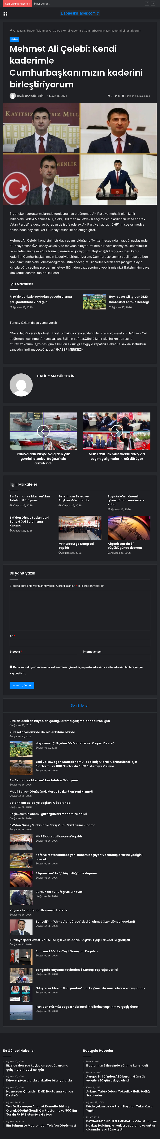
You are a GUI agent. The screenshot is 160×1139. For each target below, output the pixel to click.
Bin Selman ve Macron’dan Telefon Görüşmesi (30, 498)
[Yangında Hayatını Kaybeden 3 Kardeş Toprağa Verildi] (21, 975)
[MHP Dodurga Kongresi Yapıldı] (80, 528)
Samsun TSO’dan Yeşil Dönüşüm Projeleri (67, 951)
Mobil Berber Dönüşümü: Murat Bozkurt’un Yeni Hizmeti (51, 791)
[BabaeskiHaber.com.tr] (80, 13)
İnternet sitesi (92, 651)
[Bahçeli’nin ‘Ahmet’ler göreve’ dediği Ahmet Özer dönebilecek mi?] (21, 927)
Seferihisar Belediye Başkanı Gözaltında (74, 498)
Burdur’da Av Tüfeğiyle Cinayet (59, 892)
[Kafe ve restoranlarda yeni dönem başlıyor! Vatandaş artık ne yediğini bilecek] (21, 860)
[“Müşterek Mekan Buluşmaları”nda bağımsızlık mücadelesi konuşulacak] (21, 994)
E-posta (16, 651)
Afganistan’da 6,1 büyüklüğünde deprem (125, 546)
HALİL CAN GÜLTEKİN (30, 95)
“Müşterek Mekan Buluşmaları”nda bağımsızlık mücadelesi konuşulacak (90, 988)
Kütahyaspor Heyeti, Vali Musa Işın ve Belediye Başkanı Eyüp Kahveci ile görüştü (70, 940)
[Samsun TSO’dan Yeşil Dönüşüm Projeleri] (21, 957)
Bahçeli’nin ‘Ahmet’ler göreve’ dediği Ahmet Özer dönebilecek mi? (86, 921)
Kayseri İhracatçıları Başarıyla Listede (39, 910)
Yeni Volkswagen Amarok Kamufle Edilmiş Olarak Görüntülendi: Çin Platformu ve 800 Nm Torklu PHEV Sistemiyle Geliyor (86, 764)
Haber (31, 30)
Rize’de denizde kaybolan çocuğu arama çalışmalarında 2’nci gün (60, 721)
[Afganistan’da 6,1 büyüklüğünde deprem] (129, 528)
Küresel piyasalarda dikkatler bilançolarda (42, 732)
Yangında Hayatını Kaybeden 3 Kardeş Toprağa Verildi (77, 970)
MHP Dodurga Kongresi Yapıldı (76, 546)
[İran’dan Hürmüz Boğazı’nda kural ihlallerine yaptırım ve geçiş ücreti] (21, 1012)
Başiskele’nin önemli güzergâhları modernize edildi (126, 500)
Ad (12, 636)
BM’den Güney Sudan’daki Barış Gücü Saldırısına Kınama (29, 521)
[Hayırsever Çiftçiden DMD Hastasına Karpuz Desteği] (94, 301)
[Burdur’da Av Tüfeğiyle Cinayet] (21, 897)
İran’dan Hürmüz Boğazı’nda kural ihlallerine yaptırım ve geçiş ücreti (87, 1007)
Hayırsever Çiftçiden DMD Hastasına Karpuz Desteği (68, 3)
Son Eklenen (80, 705)
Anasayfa (18, 30)
